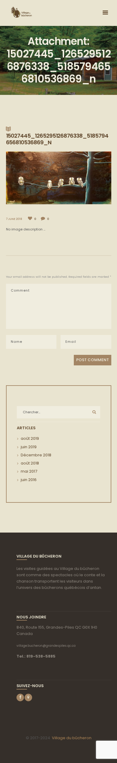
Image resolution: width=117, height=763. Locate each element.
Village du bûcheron (72, 738)
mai (29, 471)
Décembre (36, 455)
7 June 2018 (14, 219)
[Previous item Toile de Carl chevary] (32, 178)
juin (29, 447)
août (30, 438)
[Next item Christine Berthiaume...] (84, 178)
